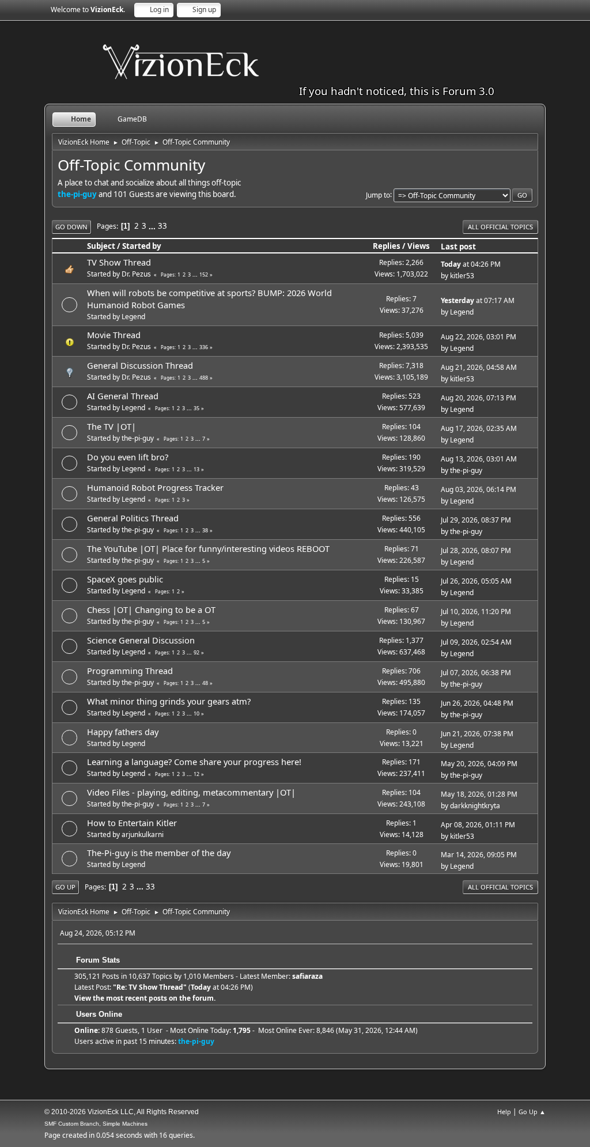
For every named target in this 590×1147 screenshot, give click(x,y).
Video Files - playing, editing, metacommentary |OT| (191, 792)
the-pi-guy (77, 194)
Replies (386, 246)
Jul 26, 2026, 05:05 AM (476, 581)
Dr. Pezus (136, 274)
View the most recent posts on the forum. (144, 998)
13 (196, 469)
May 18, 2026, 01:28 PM (479, 794)
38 (205, 530)
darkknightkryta (475, 806)
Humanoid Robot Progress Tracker (155, 487)
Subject (101, 246)
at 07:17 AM (478, 300)
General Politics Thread (133, 518)
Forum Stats (97, 960)
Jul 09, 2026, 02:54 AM (476, 642)
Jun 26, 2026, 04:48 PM (477, 703)
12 (196, 774)
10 (196, 713)
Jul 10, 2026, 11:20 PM (476, 611)
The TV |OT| (111, 426)
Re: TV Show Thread (149, 987)
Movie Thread (114, 334)
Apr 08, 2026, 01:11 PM (478, 825)
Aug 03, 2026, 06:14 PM (478, 489)
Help (504, 1111)
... (153, 226)
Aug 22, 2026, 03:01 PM (478, 337)
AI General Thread (122, 396)
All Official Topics (500, 226)
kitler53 (462, 276)
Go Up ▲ (532, 1111)
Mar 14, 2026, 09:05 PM (479, 855)
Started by (141, 246)
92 (196, 652)
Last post (458, 246)
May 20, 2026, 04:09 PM (479, 764)
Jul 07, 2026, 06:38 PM (476, 672)
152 (203, 274)
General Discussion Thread (140, 365)
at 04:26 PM (471, 264)
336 (203, 347)
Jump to (378, 194)
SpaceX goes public (125, 579)
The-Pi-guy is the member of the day (158, 852)
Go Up (65, 887)
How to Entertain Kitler (132, 822)
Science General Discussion (141, 640)
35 (196, 408)
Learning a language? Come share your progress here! (194, 761)
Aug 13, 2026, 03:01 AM (479, 459)
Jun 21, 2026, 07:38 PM (477, 734)
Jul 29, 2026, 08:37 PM (476, 520)
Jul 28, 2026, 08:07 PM (476, 550)
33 (162, 226)
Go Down (71, 226)
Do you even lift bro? (127, 457)
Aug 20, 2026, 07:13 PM (478, 398)
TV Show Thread (119, 262)
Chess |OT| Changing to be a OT (151, 609)
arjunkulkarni (143, 834)
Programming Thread (130, 670)
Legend (133, 316)
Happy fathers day (122, 731)
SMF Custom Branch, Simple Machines (96, 1123)
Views (418, 246)
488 (203, 377)
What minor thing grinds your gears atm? (169, 701)
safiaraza (307, 976)
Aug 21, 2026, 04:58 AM (479, 367)
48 (205, 683)
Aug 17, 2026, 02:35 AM (479, 428)
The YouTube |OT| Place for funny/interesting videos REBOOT (208, 548)
